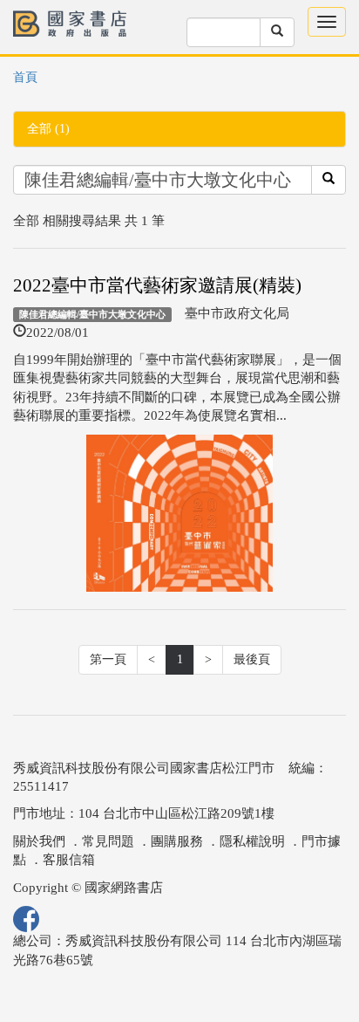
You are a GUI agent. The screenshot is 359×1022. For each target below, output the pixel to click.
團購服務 (177, 841)
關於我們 (39, 841)
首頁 (25, 77)
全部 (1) (48, 128)
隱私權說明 (252, 841)
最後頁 (252, 659)
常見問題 (108, 841)
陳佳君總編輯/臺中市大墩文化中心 (92, 314)
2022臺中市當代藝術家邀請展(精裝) (157, 285)
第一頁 (108, 659)
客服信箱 (69, 860)
